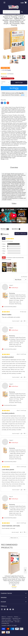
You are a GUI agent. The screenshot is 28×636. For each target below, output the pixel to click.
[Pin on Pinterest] (8, 103)
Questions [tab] (16, 229)
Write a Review (21, 233)
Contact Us (10, 616)
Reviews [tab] (4, 229)
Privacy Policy (16, 620)
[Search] (22, 12)
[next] (25, 570)
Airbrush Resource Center (7, 621)
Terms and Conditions (6, 620)
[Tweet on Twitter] (5, 103)
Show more (13, 537)
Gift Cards (17, 621)
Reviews (16, 616)
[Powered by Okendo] (5, 234)
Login (22, 2)
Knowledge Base (5, 623)
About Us (4, 616)
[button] (7, 74)
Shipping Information (6, 618)
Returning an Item (17, 618)
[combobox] (11, 12)
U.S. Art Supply (6, 70)
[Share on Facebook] (2, 103)
